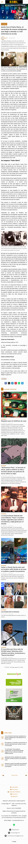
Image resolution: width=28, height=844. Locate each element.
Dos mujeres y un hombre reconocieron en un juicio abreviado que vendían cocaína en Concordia (16, 744)
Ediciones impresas (15, 792)
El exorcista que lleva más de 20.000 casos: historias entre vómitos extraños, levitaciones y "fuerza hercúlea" (13, 652)
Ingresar (15, 796)
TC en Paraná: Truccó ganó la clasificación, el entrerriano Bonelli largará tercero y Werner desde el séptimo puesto (14, 751)
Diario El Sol (15, 775)
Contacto (15, 794)
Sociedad (4, 24)
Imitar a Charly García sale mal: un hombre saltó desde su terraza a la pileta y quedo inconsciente (13, 569)
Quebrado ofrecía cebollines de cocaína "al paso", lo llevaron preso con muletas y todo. (16, 758)
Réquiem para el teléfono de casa (13, 421)
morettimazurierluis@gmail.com (15, 836)
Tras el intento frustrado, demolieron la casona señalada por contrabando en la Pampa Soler (15, 737)
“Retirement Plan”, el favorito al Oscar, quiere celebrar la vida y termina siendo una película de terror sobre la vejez (13, 471)
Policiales (14, 789)
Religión (4, 378)
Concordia (14, 787)
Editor (6, 38)
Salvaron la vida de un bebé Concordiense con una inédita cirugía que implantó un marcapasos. (16, 765)
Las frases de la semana (10, 612)
